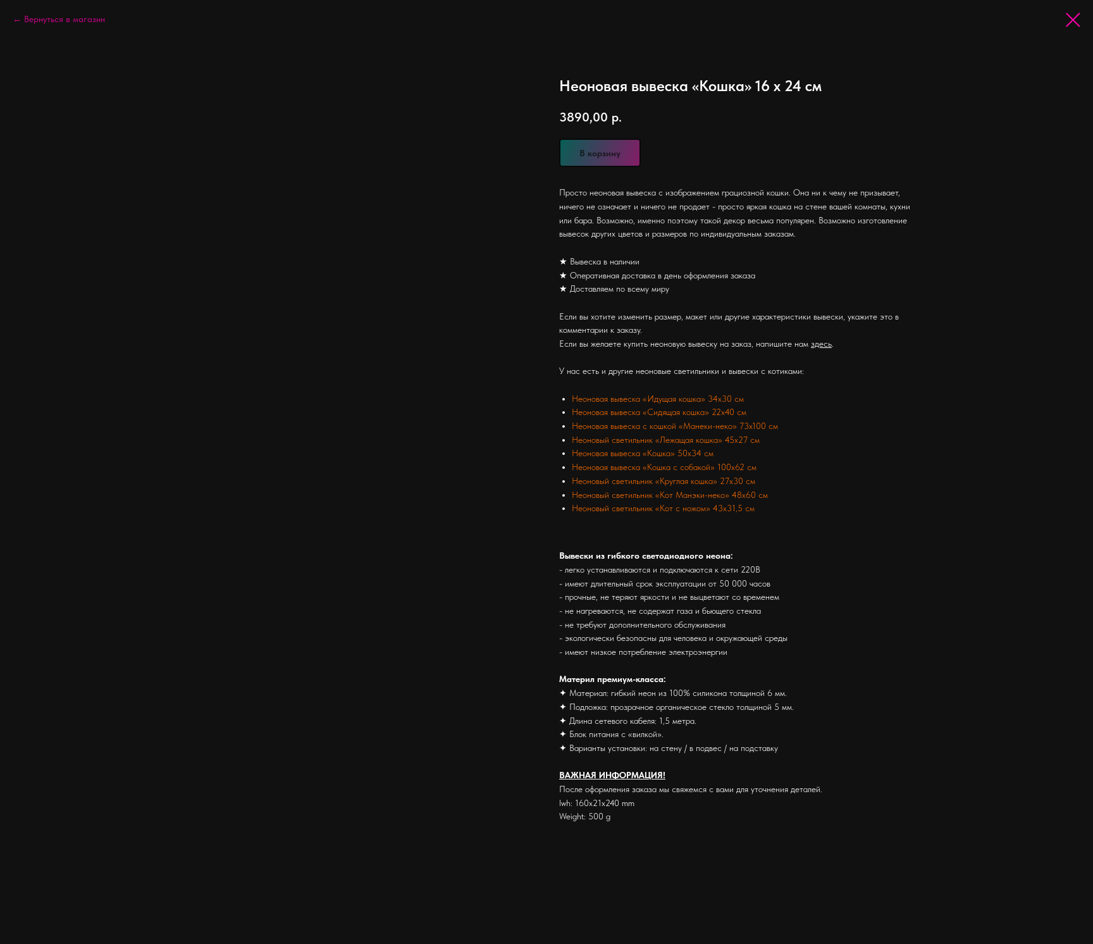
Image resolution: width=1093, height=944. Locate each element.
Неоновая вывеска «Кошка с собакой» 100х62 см (664, 467)
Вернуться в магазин (64, 19)
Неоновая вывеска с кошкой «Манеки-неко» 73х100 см (675, 426)
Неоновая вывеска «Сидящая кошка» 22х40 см (659, 412)
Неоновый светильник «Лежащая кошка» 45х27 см (666, 440)
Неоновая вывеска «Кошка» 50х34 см (642, 453)
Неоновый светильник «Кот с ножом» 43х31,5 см (663, 508)
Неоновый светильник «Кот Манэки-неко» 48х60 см (670, 495)
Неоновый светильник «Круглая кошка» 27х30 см (663, 481)
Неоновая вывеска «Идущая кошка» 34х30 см (658, 399)
